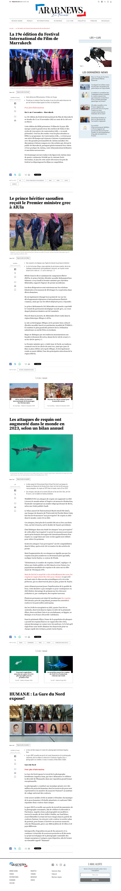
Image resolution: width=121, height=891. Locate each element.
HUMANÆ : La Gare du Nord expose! (37, 696)
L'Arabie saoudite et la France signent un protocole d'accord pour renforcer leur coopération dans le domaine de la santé (100, 109)
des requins (65, 598)
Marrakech (14, 184)
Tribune (93, 21)
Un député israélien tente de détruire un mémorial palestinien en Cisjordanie (100, 86)
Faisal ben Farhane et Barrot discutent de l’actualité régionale (98, 119)
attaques (48, 642)
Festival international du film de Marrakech (35, 180)
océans (40, 642)
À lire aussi (41, 377)
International (43, 21)
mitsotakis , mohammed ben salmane (26, 369)
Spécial (69, 384)
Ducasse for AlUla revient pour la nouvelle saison (58, 400)
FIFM (20, 180)
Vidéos (33, 880)
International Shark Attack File (61, 642)
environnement (31, 642)
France (30, 21)
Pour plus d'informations (34, 108)
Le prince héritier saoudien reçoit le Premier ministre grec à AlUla (40, 203)
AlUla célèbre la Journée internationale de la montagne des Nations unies (24, 401)
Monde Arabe (17, 21)
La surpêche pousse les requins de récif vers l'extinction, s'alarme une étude (58, 674)
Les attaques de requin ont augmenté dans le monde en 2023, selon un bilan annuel (36, 424)
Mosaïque (105, 21)
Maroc (50, 180)
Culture (69, 21)
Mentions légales (57, 877)
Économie (58, 21)
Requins (20, 642)
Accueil (11, 28)
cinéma (58, 180)
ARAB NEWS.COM (16, 1)
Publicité (54, 874)
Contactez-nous (56, 871)
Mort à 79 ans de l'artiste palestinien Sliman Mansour (100, 78)
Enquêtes (82, 21)
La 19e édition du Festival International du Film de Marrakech (33, 28)
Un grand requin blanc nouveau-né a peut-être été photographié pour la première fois (23, 675)
